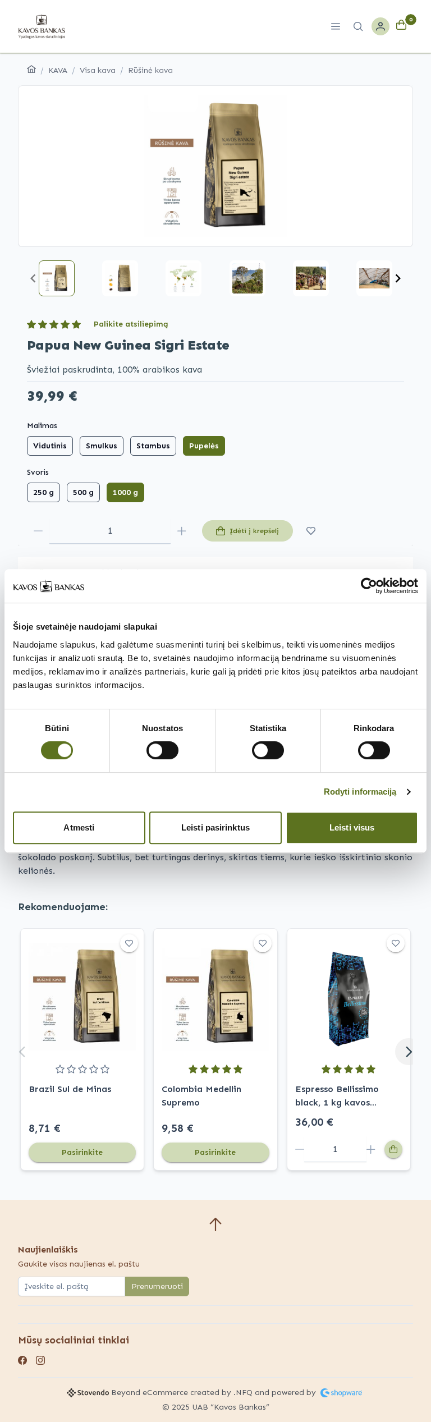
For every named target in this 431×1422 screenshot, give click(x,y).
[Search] (358, 26)
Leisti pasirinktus (215, 827)
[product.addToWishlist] (311, 531)
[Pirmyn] (408, 1051)
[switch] (162, 750)
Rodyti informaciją (360, 791)
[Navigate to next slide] (397, 278)
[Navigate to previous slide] (33, 278)
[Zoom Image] (215, 166)
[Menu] (336, 26)
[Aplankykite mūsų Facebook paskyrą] (22, 1361)
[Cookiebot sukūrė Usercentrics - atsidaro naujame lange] (369, 585)
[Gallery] (215, 166)
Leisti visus (351, 827)
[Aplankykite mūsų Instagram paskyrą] (40, 1361)
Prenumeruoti (157, 1286)
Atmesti (78, 827)
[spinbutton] (110, 531)
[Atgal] (22, 1051)
